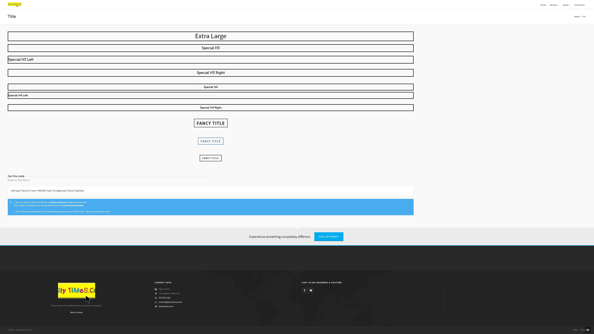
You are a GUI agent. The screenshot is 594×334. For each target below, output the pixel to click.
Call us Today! (329, 236)
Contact (583, 330)
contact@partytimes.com (170, 302)
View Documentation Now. (98, 211)
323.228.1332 (164, 297)
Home (576, 16)
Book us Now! (76, 312)
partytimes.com (166, 306)
